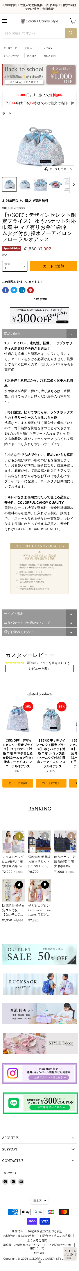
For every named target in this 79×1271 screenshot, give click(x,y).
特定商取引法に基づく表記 (45, 1231)
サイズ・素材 (14, 614)
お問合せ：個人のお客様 (19, 1235)
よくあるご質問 (37, 1240)
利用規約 (39, 1252)
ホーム (6, 113)
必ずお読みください (19, 632)
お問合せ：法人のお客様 (55, 1235)
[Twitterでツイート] (14, 290)
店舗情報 (17, 1231)
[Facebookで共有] (5, 290)
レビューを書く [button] (39, 668)
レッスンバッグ (11, 55)
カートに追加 (18, 783)
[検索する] (71, 33)
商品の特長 (12, 334)
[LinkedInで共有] (22, 290)
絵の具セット (50, 55)
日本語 (37, 1200)
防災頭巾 (31, 55)
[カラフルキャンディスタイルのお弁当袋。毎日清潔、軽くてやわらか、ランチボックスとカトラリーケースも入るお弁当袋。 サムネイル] (9, 184)
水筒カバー (30, 48)
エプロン (47, 48)
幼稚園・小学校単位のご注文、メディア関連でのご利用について (37, 1246)
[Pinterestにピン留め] (30, 290)
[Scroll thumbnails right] (72, 185)
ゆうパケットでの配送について (27, 623)
